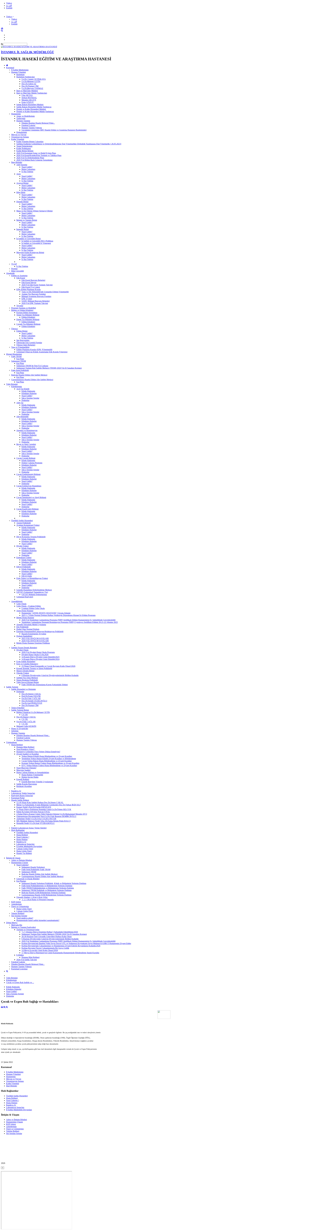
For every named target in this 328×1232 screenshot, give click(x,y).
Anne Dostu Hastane (24, 611)
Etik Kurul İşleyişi (29, 282)
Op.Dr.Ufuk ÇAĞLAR (31, 698)
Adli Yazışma (21, 165)
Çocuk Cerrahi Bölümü (25, 458)
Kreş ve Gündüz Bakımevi (27, 664)
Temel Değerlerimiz (24, 146)
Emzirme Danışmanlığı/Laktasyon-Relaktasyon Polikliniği (39, 631)
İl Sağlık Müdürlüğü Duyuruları (29, 846)
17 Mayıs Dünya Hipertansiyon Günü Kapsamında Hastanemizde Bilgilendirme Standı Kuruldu (60, 953)
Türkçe (9, 3)
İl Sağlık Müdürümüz (20, 70)
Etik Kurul (20, 278)
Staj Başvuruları (22, 340)
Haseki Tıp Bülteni (24, 853)
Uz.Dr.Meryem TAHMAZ (32, 88)
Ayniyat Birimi (22, 183)
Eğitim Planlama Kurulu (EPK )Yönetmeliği (34, 349)
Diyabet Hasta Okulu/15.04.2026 (35, 654)
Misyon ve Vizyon (18, 135)
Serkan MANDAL (29, 98)
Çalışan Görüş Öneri (24, 849)
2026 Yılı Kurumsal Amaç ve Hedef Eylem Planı (36, 153)
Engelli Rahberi (22, 779)
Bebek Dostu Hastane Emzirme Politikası (33, 643)
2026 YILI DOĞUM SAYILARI (35, 641)
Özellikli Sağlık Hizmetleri (22, 520)
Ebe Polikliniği (22, 627)
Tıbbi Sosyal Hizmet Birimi (27, 682)
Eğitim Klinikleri (28, 317)
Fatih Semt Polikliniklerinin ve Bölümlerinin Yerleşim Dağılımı (47, 886)
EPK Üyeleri (27, 299)
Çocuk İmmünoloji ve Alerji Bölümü (31, 497)
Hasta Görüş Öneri (24, 851)
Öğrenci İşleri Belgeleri (25, 345)
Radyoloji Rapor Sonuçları (22, 795)
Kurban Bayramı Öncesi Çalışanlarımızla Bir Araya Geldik (45, 948)
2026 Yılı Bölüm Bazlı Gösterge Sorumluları (34, 160)
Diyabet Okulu (22, 650)
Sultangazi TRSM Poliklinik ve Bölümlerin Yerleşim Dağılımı (46, 890)
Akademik (10, 273)
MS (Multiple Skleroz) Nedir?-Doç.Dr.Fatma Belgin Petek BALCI (43, 821)
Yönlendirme (11, 742)
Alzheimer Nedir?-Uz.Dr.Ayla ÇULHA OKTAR (36, 819)
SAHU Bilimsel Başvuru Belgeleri (36, 301)
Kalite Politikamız (23, 148)
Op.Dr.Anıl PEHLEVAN (32, 703)
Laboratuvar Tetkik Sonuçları (23, 793)
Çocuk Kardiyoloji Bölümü (27, 509)
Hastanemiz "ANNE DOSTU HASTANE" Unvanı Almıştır (46, 613)
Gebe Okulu (21, 604)
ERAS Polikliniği (23, 567)
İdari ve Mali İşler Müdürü (27, 91)
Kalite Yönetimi (17, 139)
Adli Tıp (19, 403)
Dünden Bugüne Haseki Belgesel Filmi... (38, 123)
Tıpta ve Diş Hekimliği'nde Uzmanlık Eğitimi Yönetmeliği (45, 292)
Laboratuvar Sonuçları (25, 844)
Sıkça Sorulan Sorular (30, 398)
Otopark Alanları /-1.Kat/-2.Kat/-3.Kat (31, 897)
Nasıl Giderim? (22, 865)
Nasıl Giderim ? (22, 837)
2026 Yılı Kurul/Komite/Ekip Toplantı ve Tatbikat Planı (38, 155)
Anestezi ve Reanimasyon (26, 430)
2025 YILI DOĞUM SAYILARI (35, 638)
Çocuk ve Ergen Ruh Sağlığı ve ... (20, 982)
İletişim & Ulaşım (13, 858)
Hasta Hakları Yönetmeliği (32, 775)
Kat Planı (20, 359)
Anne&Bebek (17, 601)
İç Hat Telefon (27, 171)
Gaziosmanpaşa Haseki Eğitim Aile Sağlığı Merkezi (32, 379)
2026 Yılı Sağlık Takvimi (26, 960)
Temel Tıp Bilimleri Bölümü (27, 315)
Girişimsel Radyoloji (24, 597)
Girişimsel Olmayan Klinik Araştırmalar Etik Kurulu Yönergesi (41, 352)
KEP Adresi (16, 902)
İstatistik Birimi (22, 229)
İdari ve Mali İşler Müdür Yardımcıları (31, 93)
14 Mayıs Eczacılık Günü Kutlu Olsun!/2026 (40, 950)
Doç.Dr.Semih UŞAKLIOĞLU (34, 701)
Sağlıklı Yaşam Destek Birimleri (24, 648)
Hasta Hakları (22, 839)
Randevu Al (16, 791)
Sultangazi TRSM (18, 361)
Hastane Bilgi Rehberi (25, 747)
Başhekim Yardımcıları (25, 77)
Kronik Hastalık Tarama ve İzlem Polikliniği (34, 668)
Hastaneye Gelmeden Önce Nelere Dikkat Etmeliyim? (38, 752)
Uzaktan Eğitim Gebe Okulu (33, 608)
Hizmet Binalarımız (14, 354)
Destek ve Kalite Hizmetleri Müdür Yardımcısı (35, 111)
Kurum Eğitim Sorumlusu (26, 312)
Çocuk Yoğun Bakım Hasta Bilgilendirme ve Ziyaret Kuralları (47, 761)
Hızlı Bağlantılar (18, 830)
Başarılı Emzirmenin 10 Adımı (34, 634)
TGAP (14, 264)
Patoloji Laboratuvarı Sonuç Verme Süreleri (29, 828)
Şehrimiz (14, 731)
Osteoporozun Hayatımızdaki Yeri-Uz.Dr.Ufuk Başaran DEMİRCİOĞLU (46, 816)
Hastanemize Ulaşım (19, 862)
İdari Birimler (16, 162)
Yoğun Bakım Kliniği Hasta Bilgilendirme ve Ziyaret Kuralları (47, 756)
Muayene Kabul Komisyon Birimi (30, 252)
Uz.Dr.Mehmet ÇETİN (31, 81)
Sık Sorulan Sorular (19, 916)
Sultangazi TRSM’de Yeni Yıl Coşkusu (32, 366)
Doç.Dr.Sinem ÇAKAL (31, 694)
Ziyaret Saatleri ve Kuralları (27, 754)
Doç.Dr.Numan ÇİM (30, 86)
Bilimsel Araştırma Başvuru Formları (36, 296)
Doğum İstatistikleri (24, 636)
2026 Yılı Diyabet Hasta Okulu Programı (38, 652)
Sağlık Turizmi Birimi (20, 710)
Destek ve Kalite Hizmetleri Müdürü (31, 109)
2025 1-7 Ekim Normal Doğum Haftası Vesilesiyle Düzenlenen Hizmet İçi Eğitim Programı (58, 615)
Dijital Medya (11, 923)
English (9, 8)
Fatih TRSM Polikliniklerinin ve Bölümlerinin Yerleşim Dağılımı (48, 888)
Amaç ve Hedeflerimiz (25, 116)
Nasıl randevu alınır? (24, 918)
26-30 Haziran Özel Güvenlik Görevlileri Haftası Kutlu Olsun (47, 936)
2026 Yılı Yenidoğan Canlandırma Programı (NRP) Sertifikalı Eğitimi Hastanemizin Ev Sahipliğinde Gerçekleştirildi (68, 620)
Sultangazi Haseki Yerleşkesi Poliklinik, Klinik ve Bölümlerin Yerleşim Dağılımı (54, 883)
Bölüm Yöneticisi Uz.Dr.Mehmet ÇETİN (33, 712)
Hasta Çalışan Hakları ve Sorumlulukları (32, 772)
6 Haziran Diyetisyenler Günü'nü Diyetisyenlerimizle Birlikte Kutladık (50, 675)
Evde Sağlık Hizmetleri (25, 661)
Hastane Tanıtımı (23, 121)
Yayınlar (19, 306)
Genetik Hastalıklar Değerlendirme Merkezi (34, 590)
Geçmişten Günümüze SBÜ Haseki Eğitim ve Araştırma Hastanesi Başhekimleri (54, 130)
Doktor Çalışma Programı (32, 463)
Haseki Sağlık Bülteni (20, 800)
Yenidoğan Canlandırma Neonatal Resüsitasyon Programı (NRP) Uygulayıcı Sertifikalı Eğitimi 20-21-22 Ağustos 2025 (70, 622)
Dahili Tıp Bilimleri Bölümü (27, 319)
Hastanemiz (16, 114)
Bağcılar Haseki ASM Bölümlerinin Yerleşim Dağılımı (43, 893)
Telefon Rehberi (17, 913)
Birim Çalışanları (28, 169)
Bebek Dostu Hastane (25, 618)
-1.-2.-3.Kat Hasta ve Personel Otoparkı (38, 899)
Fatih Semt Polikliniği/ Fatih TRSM (36, 869)
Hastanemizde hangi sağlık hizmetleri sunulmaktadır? (37, 920)
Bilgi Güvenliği (17, 271)
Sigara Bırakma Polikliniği (27, 680)
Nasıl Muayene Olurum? (26, 768)
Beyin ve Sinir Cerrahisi (26, 444)
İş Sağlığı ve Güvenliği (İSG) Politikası (37, 241)
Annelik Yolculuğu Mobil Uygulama (31, 624)
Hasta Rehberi (17, 745)
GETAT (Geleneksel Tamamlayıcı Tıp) (32, 592)
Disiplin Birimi (22, 202)
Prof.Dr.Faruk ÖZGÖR (31, 696)
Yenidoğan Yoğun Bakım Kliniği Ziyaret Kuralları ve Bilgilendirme (49, 758)
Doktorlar (25, 400)
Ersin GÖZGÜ (28, 102)
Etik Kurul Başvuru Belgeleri (33, 280)
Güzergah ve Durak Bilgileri (27, 879)
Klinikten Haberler (29, 393)
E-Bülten (20, 955)
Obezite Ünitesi (22, 673)
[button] (10, 17)
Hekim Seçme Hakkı (30, 777)
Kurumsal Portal (17, 798)
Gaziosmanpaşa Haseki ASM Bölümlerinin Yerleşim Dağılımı (46, 895)
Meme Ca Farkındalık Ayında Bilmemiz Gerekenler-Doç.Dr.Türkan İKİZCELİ (48, 805)
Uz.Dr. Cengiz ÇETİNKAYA (34, 79)
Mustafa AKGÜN (29, 100)
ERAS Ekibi (27, 576)
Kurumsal (10, 68)
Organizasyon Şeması (20, 137)
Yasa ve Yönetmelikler (20, 347)
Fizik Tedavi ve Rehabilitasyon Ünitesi (32, 578)
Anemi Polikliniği (23, 523)
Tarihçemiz (20, 118)
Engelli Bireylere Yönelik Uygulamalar (37, 782)
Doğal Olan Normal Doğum (27, 629)
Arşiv (18, 174)
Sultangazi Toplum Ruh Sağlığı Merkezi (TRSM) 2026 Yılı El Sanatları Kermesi (49, 368)
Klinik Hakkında (28, 391)
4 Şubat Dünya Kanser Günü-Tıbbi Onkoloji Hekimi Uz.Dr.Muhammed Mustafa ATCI (51, 814)
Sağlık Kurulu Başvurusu (26, 784)
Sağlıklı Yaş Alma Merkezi (27, 678)
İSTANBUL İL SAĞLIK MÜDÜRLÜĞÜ (27, 52)
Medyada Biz (16, 925)
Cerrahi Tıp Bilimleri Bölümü (28, 324)
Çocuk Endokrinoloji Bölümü (28, 474)
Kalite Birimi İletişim (24, 151)
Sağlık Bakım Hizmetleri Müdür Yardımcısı (33, 107)
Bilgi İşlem (20, 192)
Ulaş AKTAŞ (27, 95)
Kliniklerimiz (16, 386)
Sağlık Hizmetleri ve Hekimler (23, 689)
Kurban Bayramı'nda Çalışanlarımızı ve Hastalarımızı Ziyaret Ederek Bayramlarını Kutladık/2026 (61, 946)
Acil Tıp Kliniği (22, 389)
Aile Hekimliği (22, 416)
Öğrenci (14, 329)
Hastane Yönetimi (18, 72)
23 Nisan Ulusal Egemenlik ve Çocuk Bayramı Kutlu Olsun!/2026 (48, 666)
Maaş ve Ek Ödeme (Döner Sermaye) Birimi (34, 211)
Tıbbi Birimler (12, 384)
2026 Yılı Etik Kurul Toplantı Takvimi (37, 285)
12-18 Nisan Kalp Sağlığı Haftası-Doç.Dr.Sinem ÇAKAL (39, 802)
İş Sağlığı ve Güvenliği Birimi (28, 239)
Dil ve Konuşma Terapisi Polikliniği (30, 537)
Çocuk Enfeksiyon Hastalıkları (28, 486)
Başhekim (20, 74)
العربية (9, 5)
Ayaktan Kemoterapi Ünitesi (27, 525)
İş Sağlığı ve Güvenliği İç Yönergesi (36, 243)
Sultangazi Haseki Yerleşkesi (33, 867)
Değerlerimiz (21, 132)
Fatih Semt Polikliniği (20, 370)
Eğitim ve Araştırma (19, 275)
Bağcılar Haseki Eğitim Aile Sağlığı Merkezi (29, 375)
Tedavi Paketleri (17, 708)
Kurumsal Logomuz (19, 969)
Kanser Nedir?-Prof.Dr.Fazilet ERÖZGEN (33, 807)
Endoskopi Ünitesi (23, 557)
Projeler (14, 269)
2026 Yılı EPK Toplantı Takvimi (35, 303)
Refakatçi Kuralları (24, 786)
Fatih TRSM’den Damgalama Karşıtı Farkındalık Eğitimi (45, 685)
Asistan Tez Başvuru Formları (34, 294)
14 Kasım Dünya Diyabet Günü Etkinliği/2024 (40, 659)
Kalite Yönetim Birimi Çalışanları (29, 141)
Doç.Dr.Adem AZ (29, 84)
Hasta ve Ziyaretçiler (19, 728)
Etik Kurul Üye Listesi (31, 287)
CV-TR (25, 715)
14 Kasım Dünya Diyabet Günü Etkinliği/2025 (40, 657)
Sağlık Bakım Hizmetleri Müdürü (29, 104)
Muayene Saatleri (23, 770)
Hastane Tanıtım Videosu (32, 128)
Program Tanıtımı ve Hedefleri (23, 308)
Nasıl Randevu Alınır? (25, 749)
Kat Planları (21, 881)
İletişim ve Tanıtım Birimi (26, 220)
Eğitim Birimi (21, 331)
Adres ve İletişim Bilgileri (21, 860)
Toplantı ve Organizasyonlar (27, 929)
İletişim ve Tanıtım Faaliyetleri (23, 927)
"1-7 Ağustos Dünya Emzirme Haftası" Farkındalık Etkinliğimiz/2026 (50, 932)
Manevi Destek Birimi (25, 671)
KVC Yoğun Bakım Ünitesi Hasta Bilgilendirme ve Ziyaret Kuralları (49, 765)
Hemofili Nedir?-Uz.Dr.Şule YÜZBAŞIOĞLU (35, 823)
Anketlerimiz (16, 904)
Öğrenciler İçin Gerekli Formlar (29, 343)
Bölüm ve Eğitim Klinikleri (22, 310)
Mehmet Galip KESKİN (26, 726)
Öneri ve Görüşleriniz (20, 906)
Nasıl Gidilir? (27, 167)
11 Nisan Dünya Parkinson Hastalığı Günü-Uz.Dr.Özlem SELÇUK (43, 809)
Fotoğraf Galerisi (28, 125)
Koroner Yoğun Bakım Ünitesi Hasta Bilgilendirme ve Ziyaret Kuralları (50, 763)
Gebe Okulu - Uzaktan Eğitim (28, 606)
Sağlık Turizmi (12, 687)
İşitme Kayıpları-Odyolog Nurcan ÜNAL (33, 812)
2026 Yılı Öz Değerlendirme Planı (30, 158)
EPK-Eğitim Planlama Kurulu (28, 289)
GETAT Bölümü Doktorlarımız (34, 594)
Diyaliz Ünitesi (22, 546)
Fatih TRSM (16, 356)
